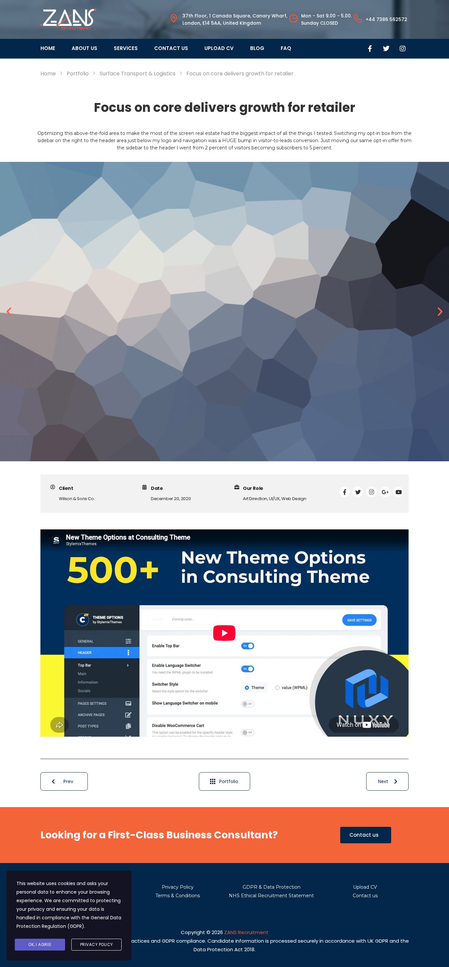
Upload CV (219, 48)
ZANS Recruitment (246, 932)
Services (126, 48)
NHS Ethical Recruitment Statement (271, 896)
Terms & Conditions (177, 896)
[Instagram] (402, 48)
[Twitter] (386, 48)
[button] (8, 311)
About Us (84, 48)
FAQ (286, 48)
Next (383, 781)
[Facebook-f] (369, 48)
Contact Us (171, 48)
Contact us (365, 896)
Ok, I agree (40, 944)
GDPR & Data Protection (271, 887)
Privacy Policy (178, 887)
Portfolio (228, 781)
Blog (257, 48)
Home (47, 48)
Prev (68, 781)
